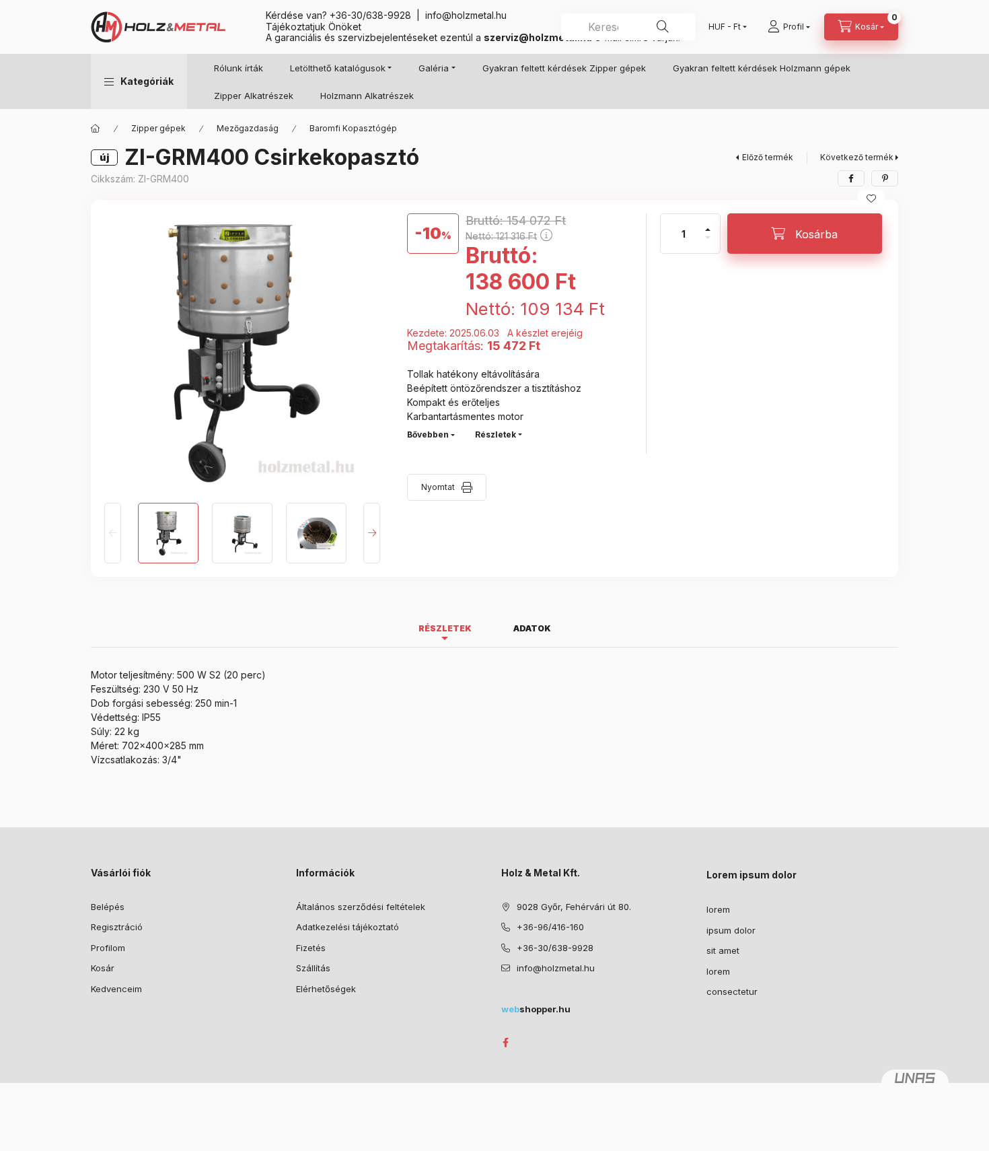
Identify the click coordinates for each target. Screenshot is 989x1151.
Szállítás (313, 968)
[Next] (371, 533)
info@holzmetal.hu (466, 15)
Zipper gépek (158, 128)
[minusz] (707, 243)
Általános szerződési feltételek (360, 906)
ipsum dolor (731, 930)
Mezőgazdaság (248, 128)
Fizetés (311, 947)
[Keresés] (662, 27)
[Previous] (112, 533)
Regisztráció (117, 926)
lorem (718, 909)
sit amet (722, 950)
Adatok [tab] (532, 628)
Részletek (495, 434)
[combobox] (628, 26)
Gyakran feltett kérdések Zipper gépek (564, 68)
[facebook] (851, 178)
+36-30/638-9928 (370, 15)
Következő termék (856, 157)
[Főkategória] (95, 129)
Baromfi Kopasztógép (353, 128)
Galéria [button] (433, 68)
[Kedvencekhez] (871, 198)
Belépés (107, 906)
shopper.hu (536, 1009)
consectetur (732, 991)
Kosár (102, 968)
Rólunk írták (238, 68)
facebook (505, 1042)
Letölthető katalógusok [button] (338, 68)
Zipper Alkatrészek (253, 95)
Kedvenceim (116, 988)
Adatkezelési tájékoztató (347, 926)
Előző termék (767, 157)
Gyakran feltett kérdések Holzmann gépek (761, 68)
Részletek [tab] (445, 628)
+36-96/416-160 (550, 926)
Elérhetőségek (326, 988)
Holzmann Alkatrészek (367, 95)
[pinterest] (884, 178)
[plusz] (707, 224)
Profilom (108, 947)
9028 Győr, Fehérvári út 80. (574, 906)
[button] (139, 81)
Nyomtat (438, 487)
